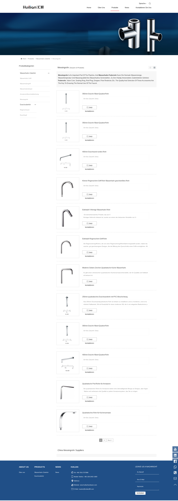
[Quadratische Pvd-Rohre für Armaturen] (68, 392)
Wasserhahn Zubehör (43, 59)
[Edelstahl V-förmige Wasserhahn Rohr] (68, 217)
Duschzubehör (25, 104)
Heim (24, 59)
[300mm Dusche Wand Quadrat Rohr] (68, 333)
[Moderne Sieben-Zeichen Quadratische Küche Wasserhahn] (68, 276)
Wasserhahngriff (25, 83)
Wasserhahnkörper (26, 89)
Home (89, 7)
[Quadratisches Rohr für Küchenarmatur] (68, 420)
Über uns (101, 7)
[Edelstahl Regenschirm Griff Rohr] (68, 246)
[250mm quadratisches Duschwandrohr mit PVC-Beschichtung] (68, 304)
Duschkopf (23, 115)
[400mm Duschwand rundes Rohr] (68, 159)
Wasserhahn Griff (25, 78)
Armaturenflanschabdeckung (29, 94)
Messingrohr (24, 99)
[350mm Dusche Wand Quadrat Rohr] (68, 101)
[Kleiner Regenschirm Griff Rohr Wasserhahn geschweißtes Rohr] (68, 188)
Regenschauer (25, 110)
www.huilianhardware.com (88, 485)
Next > (110, 440)
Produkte (115, 7)
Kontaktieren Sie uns (143, 7)
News (127, 7)
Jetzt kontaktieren (89, 108)
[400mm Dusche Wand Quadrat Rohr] (68, 363)
